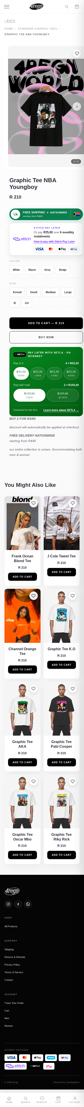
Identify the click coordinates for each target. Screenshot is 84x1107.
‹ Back (9, 20)
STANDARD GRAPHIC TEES (37, 28)
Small (33, 292)
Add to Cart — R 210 (46, 323)
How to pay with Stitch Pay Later (54, 241)
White (16, 269)
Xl (14, 303)
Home (8, 28)
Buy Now (46, 337)
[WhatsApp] (28, 904)
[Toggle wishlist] (77, 53)
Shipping (9, 949)
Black (32, 269)
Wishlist (42, 1102)
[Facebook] (18, 904)
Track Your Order (14, 1003)
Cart (6, 1010)
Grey (47, 269)
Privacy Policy (12, 964)
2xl (27, 303)
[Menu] (6, 6)
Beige (63, 269)
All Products (10, 926)
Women (8, 1026)
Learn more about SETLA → (61, 410)
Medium (51, 292)
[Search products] (67, 7)
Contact (8, 980)
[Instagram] (8, 904)
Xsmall (17, 292)
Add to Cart (22, 576)
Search (25, 1102)
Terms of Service (13, 972)
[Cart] (77, 7)
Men (6, 1018)
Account (75, 1102)
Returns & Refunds (14, 957)
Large (68, 292)
